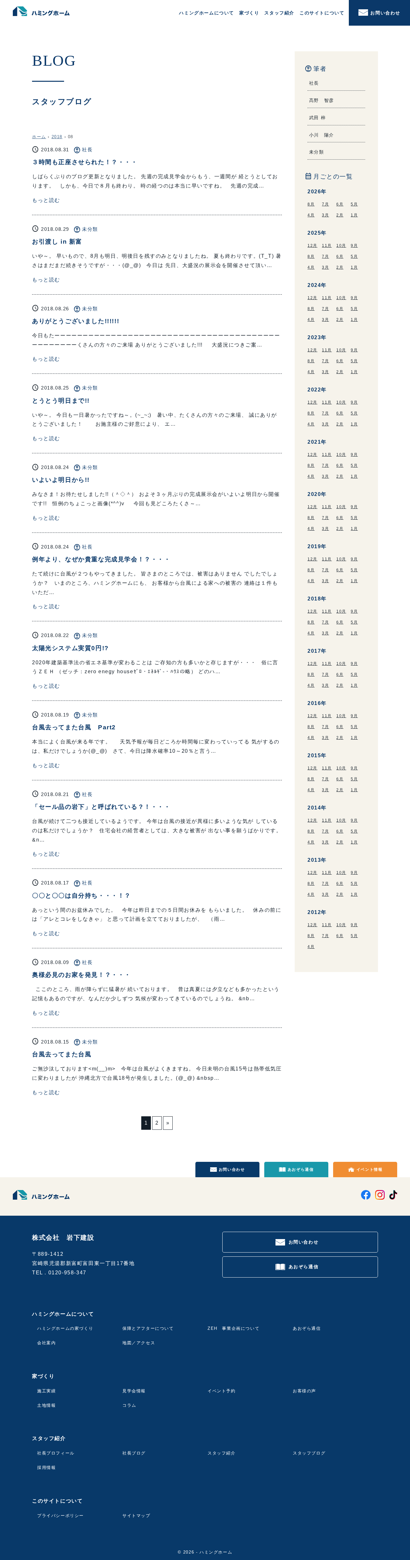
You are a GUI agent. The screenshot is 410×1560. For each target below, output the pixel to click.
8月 (311, 204)
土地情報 (46, 1405)
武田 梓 (317, 117)
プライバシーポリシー (60, 1515)
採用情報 (46, 1467)
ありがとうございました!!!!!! (75, 321)
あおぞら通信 (301, 1169)
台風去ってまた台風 (61, 1054)
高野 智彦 (321, 100)
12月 (312, 245)
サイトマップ (136, 1515)
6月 (339, 204)
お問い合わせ (385, 12)
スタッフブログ (309, 1453)
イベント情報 (370, 1169)
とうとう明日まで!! (61, 400)
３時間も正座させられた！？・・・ (85, 162)
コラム (129, 1405)
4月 (311, 215)
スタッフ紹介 (222, 1453)
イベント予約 (222, 1390)
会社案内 (46, 1342)
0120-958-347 (67, 1272)
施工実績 (46, 1390)
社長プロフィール (56, 1453)
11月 (327, 245)
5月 (354, 204)
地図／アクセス (138, 1342)
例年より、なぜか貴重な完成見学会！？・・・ (101, 559)
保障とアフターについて (148, 1328)
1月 (354, 215)
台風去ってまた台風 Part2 (74, 727)
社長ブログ (134, 1453)
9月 (354, 245)
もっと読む (46, 200)
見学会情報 (134, 1390)
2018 (57, 136)
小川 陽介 (321, 135)
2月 (339, 215)
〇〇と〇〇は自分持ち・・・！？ (81, 895)
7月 (325, 204)
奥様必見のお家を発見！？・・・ (81, 974)
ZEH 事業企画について (233, 1328)
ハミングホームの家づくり (65, 1328)
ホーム (39, 136)
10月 (341, 245)
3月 (325, 215)
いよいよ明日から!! (61, 479)
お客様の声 (304, 1390)
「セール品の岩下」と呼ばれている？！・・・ (101, 806)
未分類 (90, 229)
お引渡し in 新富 (57, 241)
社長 (87, 149)
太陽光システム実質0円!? (70, 648)
